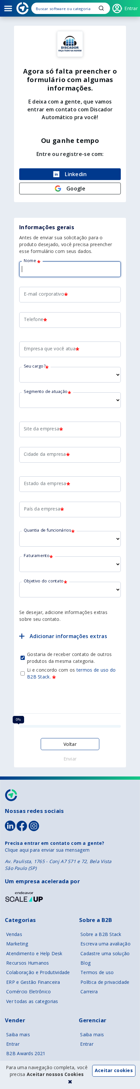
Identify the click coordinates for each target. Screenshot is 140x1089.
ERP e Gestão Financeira (33, 982)
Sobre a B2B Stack (100, 934)
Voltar (70, 744)
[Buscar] (70, 8)
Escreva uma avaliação (105, 944)
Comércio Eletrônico (28, 991)
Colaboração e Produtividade (38, 972)
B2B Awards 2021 (25, 1053)
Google (75, 188)
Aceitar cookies (114, 1070)
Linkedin (76, 174)
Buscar (101, 8)
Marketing (17, 944)
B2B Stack (11, 795)
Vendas (14, 934)
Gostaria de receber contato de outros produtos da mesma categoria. (69, 657)
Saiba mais (18, 1034)
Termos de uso (97, 972)
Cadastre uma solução (105, 953)
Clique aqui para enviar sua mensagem (47, 850)
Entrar (13, 1044)
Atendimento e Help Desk (34, 953)
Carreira (89, 991)
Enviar (70, 759)
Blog (85, 963)
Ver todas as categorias (32, 1001)
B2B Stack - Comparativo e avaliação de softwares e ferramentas (22, 8)
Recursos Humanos (27, 963)
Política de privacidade (104, 982)
